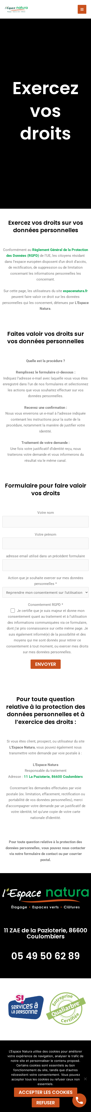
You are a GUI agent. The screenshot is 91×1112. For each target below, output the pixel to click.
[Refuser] (85, 1078)
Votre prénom (45, 534)
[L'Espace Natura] (16, 9)
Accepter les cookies (46, 1092)
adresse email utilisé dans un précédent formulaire (45, 556)
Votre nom (45, 513)
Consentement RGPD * (45, 605)
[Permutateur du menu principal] (82, 9)
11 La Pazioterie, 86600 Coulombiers (53, 777)
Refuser (45, 1102)
